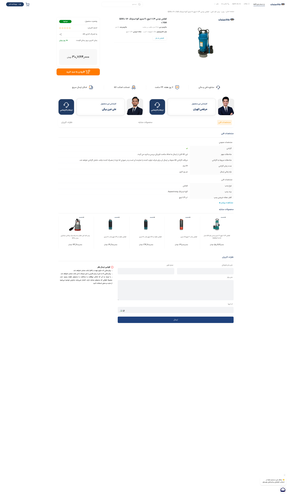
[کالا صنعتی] (277, 4)
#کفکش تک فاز (159, 38)
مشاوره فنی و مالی (206, 87)
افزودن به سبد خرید (75, 72)
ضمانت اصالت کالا (122, 87)
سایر (217, 4)
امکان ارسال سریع (79, 87)
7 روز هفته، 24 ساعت (164, 87)
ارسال (176, 319)
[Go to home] (230, 12)
